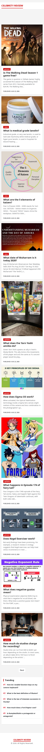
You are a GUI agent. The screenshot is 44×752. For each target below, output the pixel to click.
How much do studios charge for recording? (20, 645)
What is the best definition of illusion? (22, 693)
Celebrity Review (12, 5)
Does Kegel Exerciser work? (19, 538)
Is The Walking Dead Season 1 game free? (20, 74)
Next (22, 670)
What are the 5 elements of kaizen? (19, 201)
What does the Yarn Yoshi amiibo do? (18, 344)
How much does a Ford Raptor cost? (21, 707)
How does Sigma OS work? (18, 396)
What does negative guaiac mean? (19, 591)
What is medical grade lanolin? (21, 130)
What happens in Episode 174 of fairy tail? (21, 486)
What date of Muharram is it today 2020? (19, 259)
